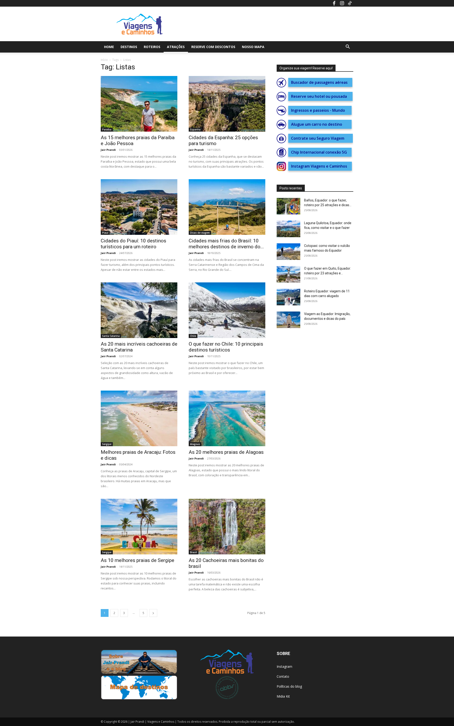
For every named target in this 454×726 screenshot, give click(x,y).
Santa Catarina (111, 336)
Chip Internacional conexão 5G (320, 152)
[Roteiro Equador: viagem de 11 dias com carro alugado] (288, 297)
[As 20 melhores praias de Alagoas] (227, 418)
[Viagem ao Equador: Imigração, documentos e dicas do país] (288, 320)
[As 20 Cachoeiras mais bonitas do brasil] (227, 526)
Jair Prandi (108, 149)
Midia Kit (283, 696)
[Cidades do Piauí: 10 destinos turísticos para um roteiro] (139, 207)
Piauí (105, 232)
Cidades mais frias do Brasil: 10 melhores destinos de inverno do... (226, 243)
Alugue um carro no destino (320, 124)
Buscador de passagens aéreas (320, 82)
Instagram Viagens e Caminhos (320, 166)
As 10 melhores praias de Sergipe (137, 560)
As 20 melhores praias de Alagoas (226, 452)
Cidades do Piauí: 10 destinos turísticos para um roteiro (133, 243)
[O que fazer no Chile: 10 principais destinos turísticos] (227, 310)
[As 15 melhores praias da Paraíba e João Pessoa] (139, 104)
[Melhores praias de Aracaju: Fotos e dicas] (139, 418)
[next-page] (153, 613)
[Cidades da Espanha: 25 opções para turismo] (227, 104)
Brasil (193, 552)
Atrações (176, 47)
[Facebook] (334, 3)
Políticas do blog (289, 686)
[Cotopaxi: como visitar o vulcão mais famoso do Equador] (288, 251)
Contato (283, 676)
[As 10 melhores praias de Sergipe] (139, 526)
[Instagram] (341, 3)
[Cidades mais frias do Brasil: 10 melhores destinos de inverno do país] (227, 207)
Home (109, 47)
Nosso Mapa (253, 47)
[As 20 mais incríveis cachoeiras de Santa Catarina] (139, 310)
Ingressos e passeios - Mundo (320, 110)
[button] (347, 47)
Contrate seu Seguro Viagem (320, 138)
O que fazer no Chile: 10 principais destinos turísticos (226, 347)
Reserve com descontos (213, 47)
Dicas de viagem (200, 232)
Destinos (129, 47)
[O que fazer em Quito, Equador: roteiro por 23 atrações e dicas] (288, 274)
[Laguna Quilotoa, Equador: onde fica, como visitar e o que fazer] (288, 229)
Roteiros (152, 47)
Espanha (195, 129)
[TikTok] (349, 3)
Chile (193, 336)
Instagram (284, 666)
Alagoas (195, 444)
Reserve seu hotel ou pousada (320, 96)
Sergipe (106, 444)
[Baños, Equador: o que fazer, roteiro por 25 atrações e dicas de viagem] (288, 206)
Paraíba (106, 129)
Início (104, 60)
